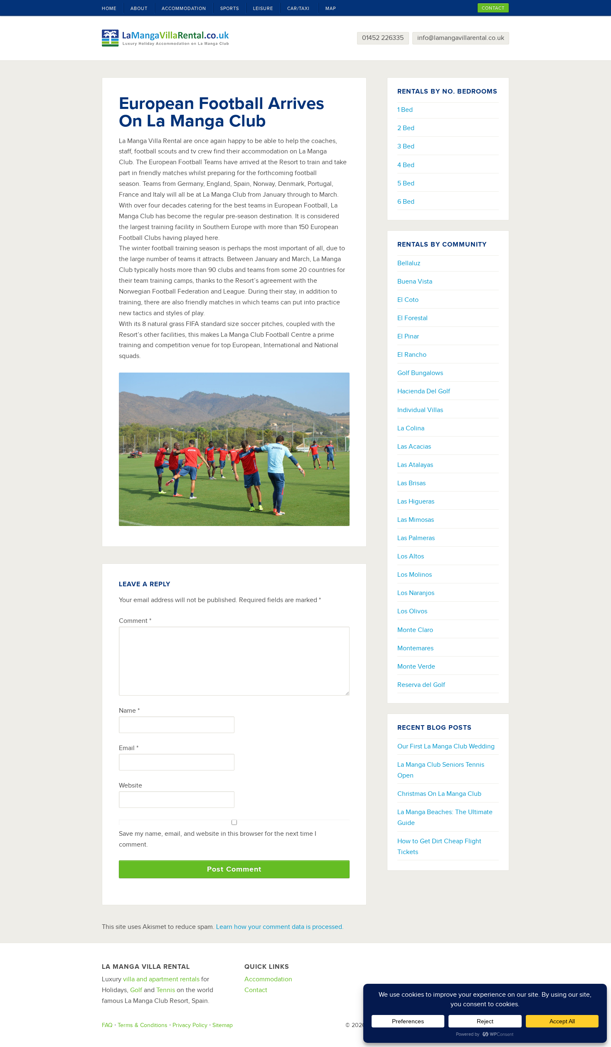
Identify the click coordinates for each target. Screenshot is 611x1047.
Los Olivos (412, 611)
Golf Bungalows (420, 373)
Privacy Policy (189, 1025)
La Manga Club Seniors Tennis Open (440, 770)
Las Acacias (414, 446)
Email (128, 748)
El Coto (408, 300)
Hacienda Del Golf (423, 391)
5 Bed (405, 183)
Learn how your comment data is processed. (280, 927)
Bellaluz (409, 263)
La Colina (410, 428)
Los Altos (410, 556)
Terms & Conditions (143, 1025)
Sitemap (222, 1025)
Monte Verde (416, 666)
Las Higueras (415, 501)
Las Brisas (411, 483)
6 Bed (405, 201)
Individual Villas (420, 410)
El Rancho (411, 354)
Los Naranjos (415, 593)
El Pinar (408, 336)
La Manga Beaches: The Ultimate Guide (445, 817)
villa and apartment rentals (161, 979)
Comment (135, 621)
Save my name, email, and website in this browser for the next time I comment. (217, 839)
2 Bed (405, 128)
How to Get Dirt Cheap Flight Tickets (439, 846)
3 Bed (405, 146)
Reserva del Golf (421, 685)
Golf (136, 990)
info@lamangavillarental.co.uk (460, 38)
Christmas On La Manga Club (439, 794)
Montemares (415, 648)
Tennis (165, 990)
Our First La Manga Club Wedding (446, 746)
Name (129, 710)
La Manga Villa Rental (165, 38)
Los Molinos (414, 574)
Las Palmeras (416, 538)
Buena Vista (414, 281)
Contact (255, 990)
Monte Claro (415, 630)
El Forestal (412, 318)
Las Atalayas (415, 465)
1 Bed (405, 110)
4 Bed (405, 165)
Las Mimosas (415, 520)
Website (130, 785)
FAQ (107, 1025)
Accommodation (268, 979)
